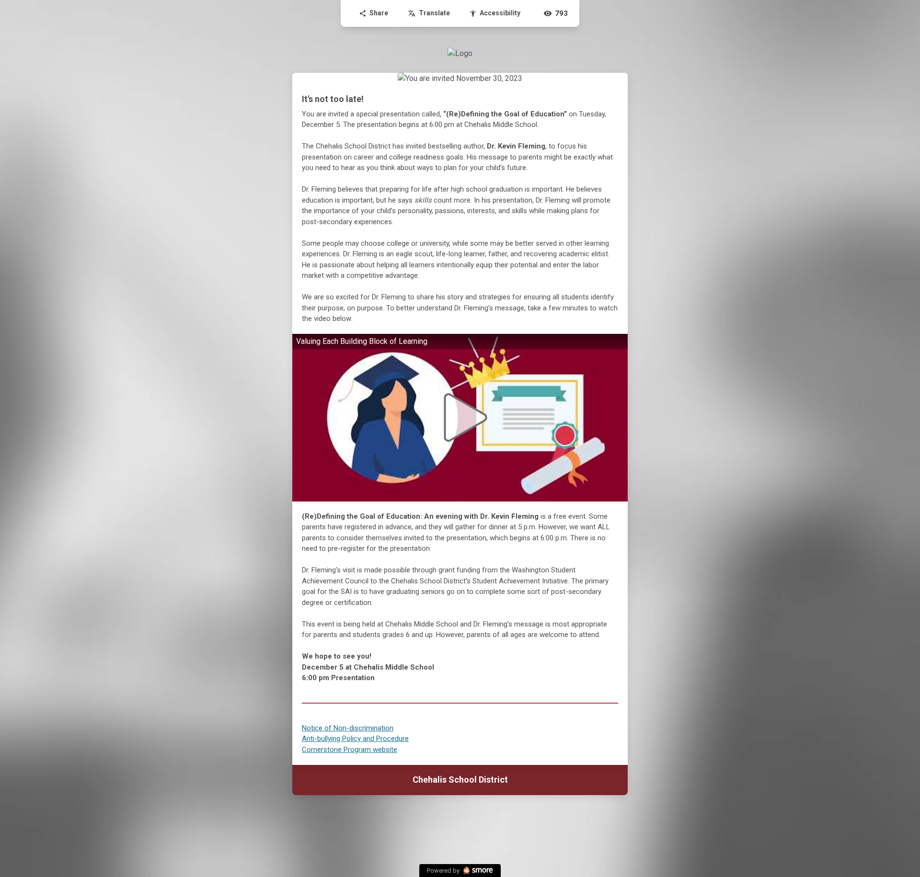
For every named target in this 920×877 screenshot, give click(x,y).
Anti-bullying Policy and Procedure (355, 738)
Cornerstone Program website (349, 749)
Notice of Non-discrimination (347, 728)
